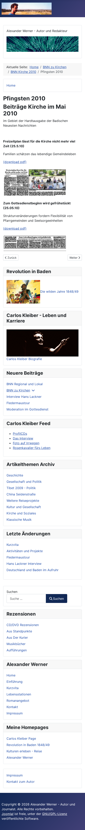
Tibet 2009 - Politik (21, 488)
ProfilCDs (20, 434)
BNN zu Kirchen (18, 390)
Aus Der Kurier (17, 637)
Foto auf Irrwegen (26, 443)
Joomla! (7, 814)
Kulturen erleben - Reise (24, 751)
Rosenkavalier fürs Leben (31, 448)
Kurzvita (13, 688)
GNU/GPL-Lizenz (54, 814)
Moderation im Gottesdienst (27, 409)
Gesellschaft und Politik (24, 482)
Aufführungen (17, 650)
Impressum (15, 713)
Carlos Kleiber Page (21, 738)
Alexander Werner (20, 757)
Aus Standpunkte (19, 631)
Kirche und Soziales (21, 513)
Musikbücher (16, 644)
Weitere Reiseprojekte (23, 501)
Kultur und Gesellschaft (24, 507)
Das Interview (23, 438)
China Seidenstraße (21, 494)
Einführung (15, 682)
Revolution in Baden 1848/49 (28, 745)
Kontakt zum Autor (21, 782)
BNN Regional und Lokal (25, 384)
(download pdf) (14, 162)
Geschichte (15, 475)
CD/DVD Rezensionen (23, 625)
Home (11, 675)
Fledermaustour (18, 403)
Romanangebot (18, 701)
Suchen (12, 592)
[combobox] (26, 598)
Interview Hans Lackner (24, 397)
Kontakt (12, 707)
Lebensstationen (19, 694)
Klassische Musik (19, 520)
